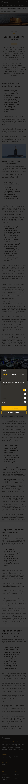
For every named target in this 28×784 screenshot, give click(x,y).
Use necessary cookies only (14, 412)
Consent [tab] (5, 374)
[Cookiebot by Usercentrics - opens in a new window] (21, 370)
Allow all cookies (14, 408)
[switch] (25, 394)
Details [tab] (14, 374)
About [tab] (23, 374)
